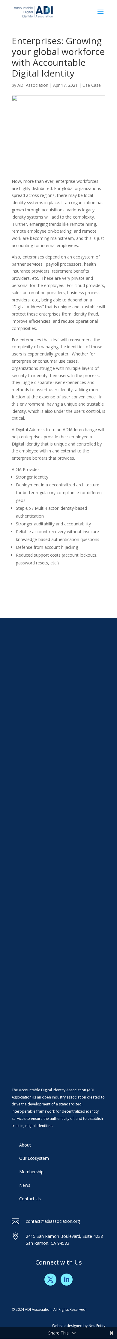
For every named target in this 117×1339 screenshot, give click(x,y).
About (25, 1145)
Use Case (91, 85)
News (24, 1185)
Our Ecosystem (34, 1158)
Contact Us (30, 1198)
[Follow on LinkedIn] (67, 1280)
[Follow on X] (50, 1280)
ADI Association (32, 85)
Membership (31, 1171)
